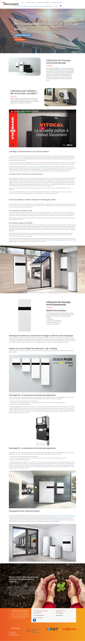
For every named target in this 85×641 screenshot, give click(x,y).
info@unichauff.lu (40, 615)
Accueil (22, 2)
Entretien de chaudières (31, 2)
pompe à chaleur (56, 515)
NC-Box (50, 184)
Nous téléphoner (20, 39)
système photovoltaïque (34, 166)
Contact (56, 6)
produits (61, 68)
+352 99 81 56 (38, 612)
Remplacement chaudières (43, 2)
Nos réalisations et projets (56, 2)
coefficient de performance (17, 205)
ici (69, 171)
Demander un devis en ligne (23, 35)
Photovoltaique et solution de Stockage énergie (31, 6)
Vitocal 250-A (19, 157)
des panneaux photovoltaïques (66, 515)
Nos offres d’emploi (47, 6)
